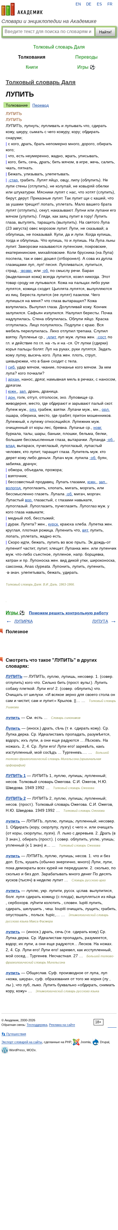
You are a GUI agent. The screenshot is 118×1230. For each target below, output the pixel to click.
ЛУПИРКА (23, 621)
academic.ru (22, 9)
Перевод (40, 105)
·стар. (13, 180)
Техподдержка (37, 1024)
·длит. (51, 337)
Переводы (86, 57)
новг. (97, 427)
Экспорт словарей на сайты (21, 1042)
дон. (12, 397)
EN (78, 4)
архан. (14, 379)
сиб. (12, 367)
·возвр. (26, 270)
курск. (53, 524)
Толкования (31, 57)
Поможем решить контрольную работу (68, 613)
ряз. (33, 409)
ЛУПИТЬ (14, 676)
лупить (13, 717)
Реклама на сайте (62, 1024)
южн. (12, 391)
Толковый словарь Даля (59, 47)
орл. (106, 409)
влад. (11, 445)
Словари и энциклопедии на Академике (49, 21)
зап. (23, 391)
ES (99, 4)
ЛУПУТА (100, 621)
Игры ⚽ (86, 67)
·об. (45, 270)
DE (88, 4)
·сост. (102, 337)
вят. (85, 530)
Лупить (13, 728)
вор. (29, 500)
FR (109, 4)
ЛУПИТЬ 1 (16, 775)
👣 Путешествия (13, 1034)
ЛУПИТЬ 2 (16, 798)
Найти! (105, 32)
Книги (32, 67)
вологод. (14, 488)
